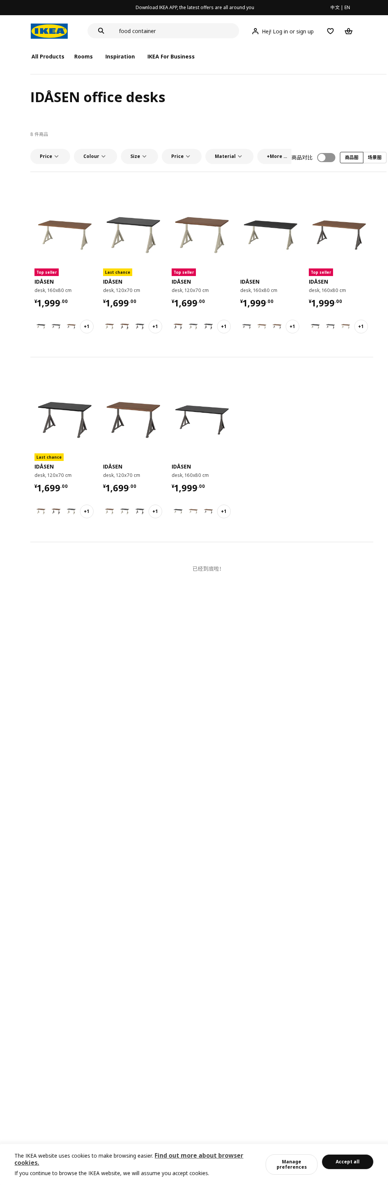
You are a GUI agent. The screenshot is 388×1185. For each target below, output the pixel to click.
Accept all (348, 1161)
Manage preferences (292, 1164)
